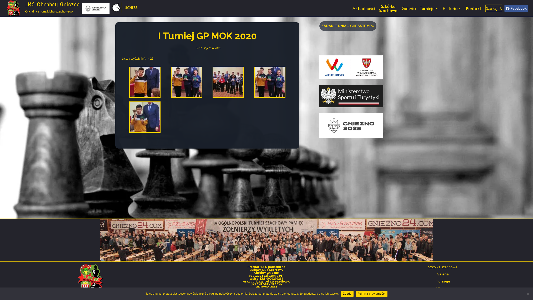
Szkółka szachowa (442, 267)
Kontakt (473, 8)
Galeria (409, 8)
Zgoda (347, 293)
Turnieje (443, 281)
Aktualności (363, 8)
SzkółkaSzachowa (388, 8)
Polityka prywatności (371, 293)
